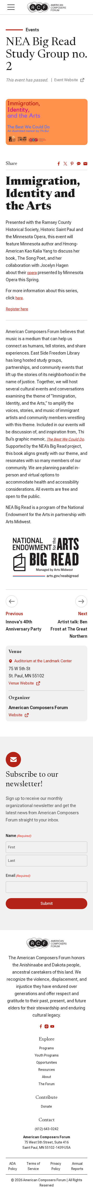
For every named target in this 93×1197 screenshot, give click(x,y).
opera (32, 272)
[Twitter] (65, 164)
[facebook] (41, 1026)
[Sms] (79, 164)
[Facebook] (59, 164)
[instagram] (46, 1026)
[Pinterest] (72, 164)
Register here (17, 309)
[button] (11, 7)
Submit (47, 903)
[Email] (85, 164)
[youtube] (52, 1026)
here (19, 298)
